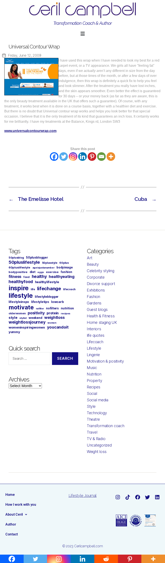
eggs (40, 272)
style (13, 317)
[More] (111, 156)
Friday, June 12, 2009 (24, 55)
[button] (82, 34)
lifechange (49, 288)
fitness (15, 276)
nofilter (40, 308)
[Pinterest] (92, 156)
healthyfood (21, 281)
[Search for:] (28, 359)
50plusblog (16, 257)
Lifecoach (95, 342)
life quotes (95, 335)
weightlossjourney (27, 322)
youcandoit (58, 327)
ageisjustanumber (43, 267)
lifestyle (21, 295)
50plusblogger (37, 257)
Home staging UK (102, 322)
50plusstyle (49, 262)
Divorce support (101, 283)
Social (92, 393)
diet (32, 272)
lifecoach (69, 289)
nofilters (52, 308)
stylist (22, 317)
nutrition (67, 308)
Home (10, 495)
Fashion (93, 296)
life (33, 289)
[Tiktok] (127, 497)
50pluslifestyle (24, 262)
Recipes (93, 387)
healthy (39, 276)
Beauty (93, 264)
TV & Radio (96, 438)
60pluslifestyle (19, 267)
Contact (11, 534)
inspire (19, 288)
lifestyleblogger (46, 296)
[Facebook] (54, 156)
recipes (65, 313)
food (26, 277)
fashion (66, 272)
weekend (35, 317)
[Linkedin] (82, 156)
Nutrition (94, 374)
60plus (64, 262)
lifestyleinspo (19, 302)
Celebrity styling (100, 270)
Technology (97, 413)
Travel (92, 432)
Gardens (94, 303)
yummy (14, 332)
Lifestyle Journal (82, 495)
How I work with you (20, 505)
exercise (52, 272)
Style (91, 406)
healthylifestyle (47, 282)
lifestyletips (40, 302)
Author (10, 524)
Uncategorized (99, 445)
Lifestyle (94, 348)
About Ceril (14, 514)
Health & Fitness (101, 316)
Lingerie (93, 354)
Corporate (96, 277)
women (51, 322)
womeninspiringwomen (27, 327)
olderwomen (17, 313)
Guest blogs (97, 309)
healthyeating (62, 276)
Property (94, 380)
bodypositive (18, 272)
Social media (97, 400)
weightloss (54, 317)
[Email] (101, 156)
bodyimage (65, 267)
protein (53, 313)
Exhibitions (96, 290)
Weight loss (97, 451)
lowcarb (57, 302)
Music (92, 367)
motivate (21, 307)
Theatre (93, 419)
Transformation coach (105, 425)
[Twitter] (63, 156)
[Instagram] (73, 156)
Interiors (94, 329)
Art (89, 258)
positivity (36, 313)
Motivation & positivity (105, 361)
